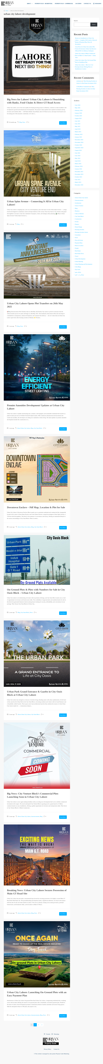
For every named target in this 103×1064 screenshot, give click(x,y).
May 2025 (77, 126)
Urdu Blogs (78, 266)
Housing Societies (79, 229)
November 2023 (79, 174)
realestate (78, 81)
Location (78, 3)
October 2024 (78, 145)
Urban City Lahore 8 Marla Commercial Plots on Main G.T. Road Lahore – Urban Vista (85, 55)
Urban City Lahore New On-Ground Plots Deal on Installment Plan (85, 61)
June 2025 (77, 123)
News (23, 122)
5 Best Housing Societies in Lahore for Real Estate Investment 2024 (85, 89)
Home (7, 10)
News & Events (79, 240)
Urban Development (80, 258)
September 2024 (79, 147)
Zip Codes (77, 269)
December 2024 (79, 139)
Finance (77, 224)
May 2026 (77, 107)
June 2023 (77, 179)
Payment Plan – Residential (43, 3)
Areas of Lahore (79, 205)
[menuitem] (97, 3)
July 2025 (77, 121)
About (29, 3)
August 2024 (78, 150)
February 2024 (78, 166)
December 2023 (79, 171)
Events (76, 221)
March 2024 (78, 163)
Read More (63, 123)
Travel (76, 256)
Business (77, 211)
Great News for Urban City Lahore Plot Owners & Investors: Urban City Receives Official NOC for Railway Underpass (85, 48)
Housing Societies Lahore (81, 232)
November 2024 (79, 142)
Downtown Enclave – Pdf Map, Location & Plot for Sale (36, 507)
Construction (78, 219)
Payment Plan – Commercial (64, 3)
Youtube (48, 1034)
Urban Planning (79, 261)
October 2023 (78, 177)
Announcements (35, 816)
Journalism (78, 235)
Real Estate (78, 251)
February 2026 (78, 110)
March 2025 (78, 131)
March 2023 (78, 182)
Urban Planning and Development (83, 264)
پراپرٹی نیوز (78, 272)
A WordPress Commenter (82, 86)
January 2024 (78, 169)
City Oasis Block (38, 428)
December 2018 (79, 185)
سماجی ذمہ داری (79, 274)
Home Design (78, 227)
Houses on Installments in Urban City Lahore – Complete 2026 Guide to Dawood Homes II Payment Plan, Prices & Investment (86, 41)
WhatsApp (56, 1034)
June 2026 (77, 105)
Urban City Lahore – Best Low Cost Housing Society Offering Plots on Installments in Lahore (84, 67)
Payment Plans (78, 243)
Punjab (77, 248)
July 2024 (77, 153)
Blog (20, 122)
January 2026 (78, 113)
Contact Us (87, 3)
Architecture (78, 203)
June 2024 (77, 155)
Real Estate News (79, 253)
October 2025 (78, 115)
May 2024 (77, 158)
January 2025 (78, 137)
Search (75, 20)
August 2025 (78, 118)
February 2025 (78, 134)
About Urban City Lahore (23, 428)
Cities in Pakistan (79, 213)
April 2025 (78, 129)
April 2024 (78, 161)
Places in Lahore (79, 245)
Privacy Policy (47, 1049)
